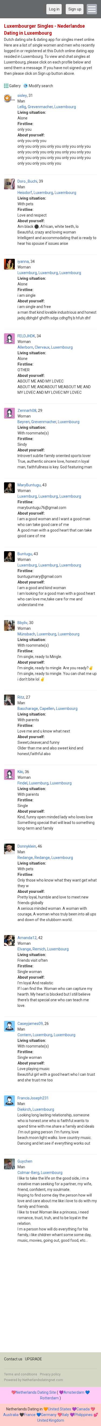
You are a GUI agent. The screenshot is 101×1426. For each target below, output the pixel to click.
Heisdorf (25, 192)
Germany (49, 1415)
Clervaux (42, 347)
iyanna (23, 261)
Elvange (24, 949)
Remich (39, 949)
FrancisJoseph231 (33, 1098)
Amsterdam (74, 1392)
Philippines (83, 1415)
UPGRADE (33, 1359)
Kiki (20, 772)
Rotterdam (49, 1398)
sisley (22, 95)
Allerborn (25, 347)
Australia (11, 1415)
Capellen (47, 708)
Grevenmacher (40, 107)
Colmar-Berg (28, 1172)
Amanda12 (27, 938)
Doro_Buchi (27, 181)
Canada (83, 1409)
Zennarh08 (27, 410)
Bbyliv (22, 623)
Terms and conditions (20, 1374)
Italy (65, 1415)
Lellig (22, 107)
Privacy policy (50, 1374)
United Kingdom (50, 1420)
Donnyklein (27, 846)
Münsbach (26, 634)
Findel (22, 783)
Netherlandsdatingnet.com (42, 1380)
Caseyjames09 (30, 1023)
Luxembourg (65, 107)
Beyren (24, 422)
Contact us (13, 1359)
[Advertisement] (50, 1301)
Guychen (25, 1161)
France (30, 1415)
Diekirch (24, 1109)
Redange (25, 857)
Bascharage (28, 708)
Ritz (21, 697)
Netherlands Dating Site (36, 1392)
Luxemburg (43, 192)
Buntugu (25, 554)
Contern (24, 1035)
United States (59, 1409)
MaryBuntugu (29, 485)
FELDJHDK (26, 336)
